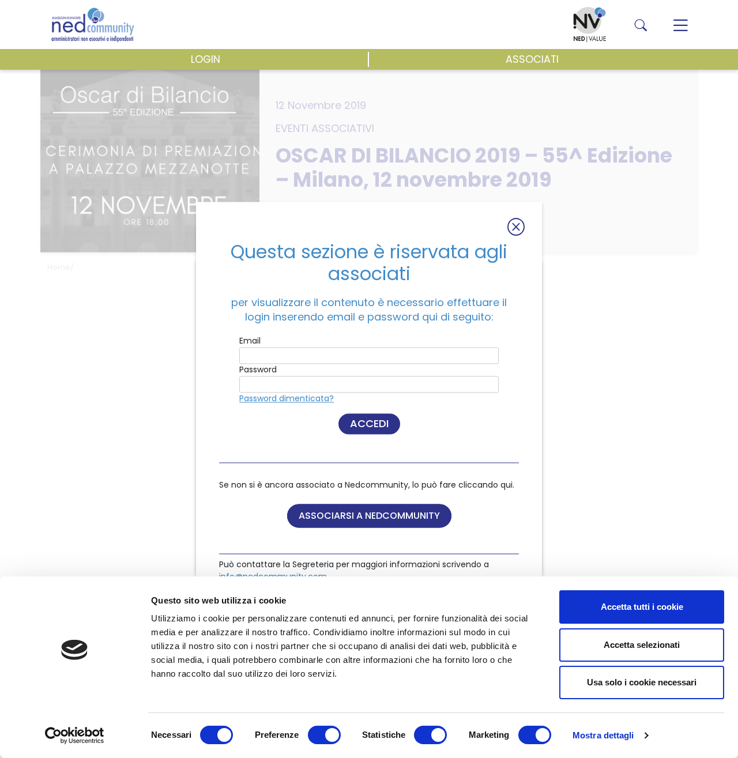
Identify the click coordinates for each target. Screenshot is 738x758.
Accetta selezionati (642, 645)
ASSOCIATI (532, 59)
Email (250, 341)
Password (258, 370)
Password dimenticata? (286, 399)
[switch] (324, 735)
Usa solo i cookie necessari (641, 682)
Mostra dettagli (603, 735)
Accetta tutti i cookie (642, 607)
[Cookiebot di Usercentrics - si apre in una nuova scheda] (74, 735)
